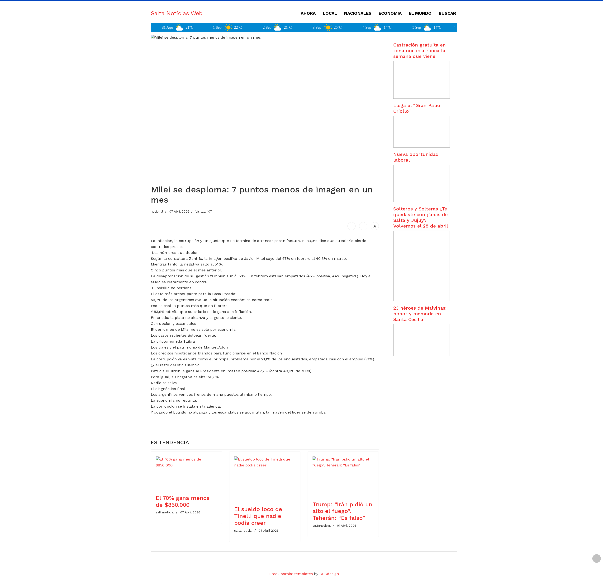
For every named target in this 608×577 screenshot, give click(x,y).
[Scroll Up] (596, 558)
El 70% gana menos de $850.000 (182, 501)
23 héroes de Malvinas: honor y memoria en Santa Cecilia (419, 313)
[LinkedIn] (363, 226)
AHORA (308, 13)
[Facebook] (351, 226)
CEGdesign (329, 574)
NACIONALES (357, 13)
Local (330, 13)
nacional (157, 211)
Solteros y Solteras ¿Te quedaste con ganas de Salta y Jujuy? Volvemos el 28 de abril (420, 217)
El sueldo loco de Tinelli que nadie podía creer (258, 516)
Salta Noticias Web (176, 13)
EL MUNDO (420, 13)
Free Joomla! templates (291, 574)
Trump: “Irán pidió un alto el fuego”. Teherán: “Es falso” (342, 511)
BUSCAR (447, 13)
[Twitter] (375, 226)
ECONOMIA (390, 13)
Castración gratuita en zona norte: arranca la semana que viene (419, 50)
